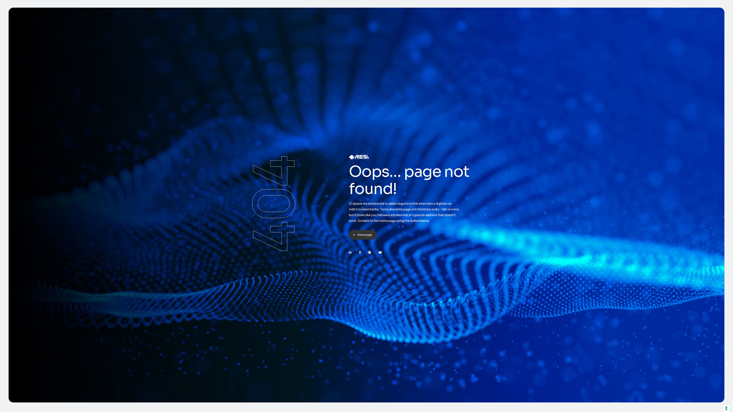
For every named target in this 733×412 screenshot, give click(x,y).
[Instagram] (369, 252)
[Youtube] (380, 252)
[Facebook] (360, 252)
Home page (364, 235)
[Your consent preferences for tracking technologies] (726, 408)
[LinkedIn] (350, 252)
